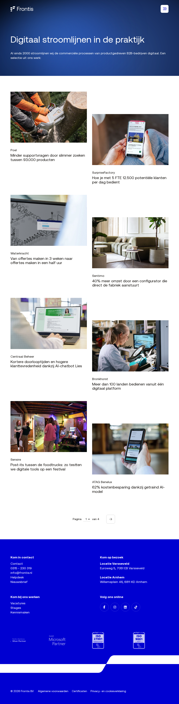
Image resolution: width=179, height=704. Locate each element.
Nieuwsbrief (19, 582)
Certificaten (79, 691)
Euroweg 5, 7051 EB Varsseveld (122, 568)
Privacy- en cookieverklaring (108, 691)
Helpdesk (17, 577)
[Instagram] (114, 607)
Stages (15, 608)
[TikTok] (135, 607)
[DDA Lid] (157, 640)
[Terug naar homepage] (21, 8)
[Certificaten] (76, 640)
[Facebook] (104, 607)
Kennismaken (20, 612)
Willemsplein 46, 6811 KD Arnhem (123, 582)
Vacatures (17, 603)
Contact (16, 563)
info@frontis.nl (21, 573)
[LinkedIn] (125, 607)
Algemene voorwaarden (53, 691)
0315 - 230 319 (21, 568)
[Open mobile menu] (165, 9)
